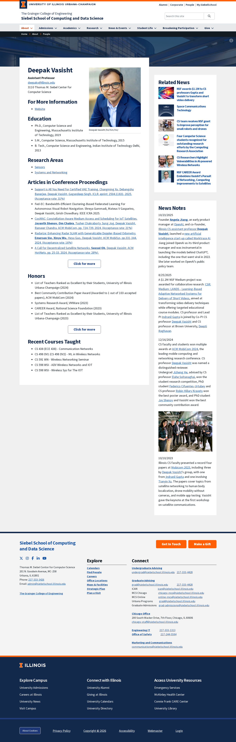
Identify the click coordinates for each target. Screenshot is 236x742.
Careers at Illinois (31, 694)
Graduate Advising (143, 580)
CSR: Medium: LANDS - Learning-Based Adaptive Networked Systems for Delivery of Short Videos (184, 291)
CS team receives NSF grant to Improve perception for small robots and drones (193, 125)
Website (40, 109)
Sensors (40, 167)
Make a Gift (202, 544)
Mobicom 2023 (180, 467)
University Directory (99, 708)
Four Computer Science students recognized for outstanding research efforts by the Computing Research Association (192, 143)
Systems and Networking (51, 172)
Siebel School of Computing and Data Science (47, 546)
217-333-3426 (36, 579)
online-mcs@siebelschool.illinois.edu (180, 597)
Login (179, 731)
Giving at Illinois (97, 694)
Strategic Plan (96, 588)
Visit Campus (28, 708)
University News (30, 701)
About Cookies (30, 730)
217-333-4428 (185, 572)
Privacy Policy (61, 731)
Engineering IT (141, 630)
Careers (92, 576)
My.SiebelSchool (206, 4)
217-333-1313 (167, 630)
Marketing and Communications (152, 642)
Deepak (167, 472)
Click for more (84, 264)
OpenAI (178, 224)
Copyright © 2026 (94, 731)
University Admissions (34, 688)
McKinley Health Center (169, 694)
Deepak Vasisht (181, 321)
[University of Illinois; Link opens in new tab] (33, 665)
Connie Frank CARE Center (171, 701)
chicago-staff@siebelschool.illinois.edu (155, 622)
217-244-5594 (168, 634)
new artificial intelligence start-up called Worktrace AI (184, 236)
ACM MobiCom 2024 (185, 349)
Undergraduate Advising (147, 568)
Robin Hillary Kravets (189, 391)
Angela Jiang (179, 220)
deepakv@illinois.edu (41, 82)
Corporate (176, 4)
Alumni (163, 4)
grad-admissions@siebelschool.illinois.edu (184, 605)
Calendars (93, 568)
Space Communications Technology (191, 108)
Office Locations (97, 580)
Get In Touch (171, 544)
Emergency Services (167, 688)
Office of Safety (142, 634)
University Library (165, 708)
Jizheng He (180, 372)
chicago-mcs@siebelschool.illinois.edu (181, 593)
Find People (94, 572)
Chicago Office (141, 613)
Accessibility (127, 731)
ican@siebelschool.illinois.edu (175, 588)
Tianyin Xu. (165, 481)
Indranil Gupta (171, 317)
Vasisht (177, 472)
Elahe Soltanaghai (183, 377)
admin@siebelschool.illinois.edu (46, 583)
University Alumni (98, 688)
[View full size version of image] (231, 40)
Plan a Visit (94, 593)
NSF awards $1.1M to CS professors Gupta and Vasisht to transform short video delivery (193, 94)
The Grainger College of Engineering (46, 13)
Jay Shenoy (165, 400)
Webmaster (155, 731)
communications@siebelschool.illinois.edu (157, 646)
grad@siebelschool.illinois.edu (150, 584)
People (190, 4)
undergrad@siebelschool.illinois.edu (153, 572)
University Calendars (100, 701)
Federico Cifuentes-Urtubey (187, 386)
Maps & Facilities (97, 584)
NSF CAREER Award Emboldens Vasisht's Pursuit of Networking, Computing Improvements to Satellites (194, 177)
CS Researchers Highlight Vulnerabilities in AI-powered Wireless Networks (194, 161)
